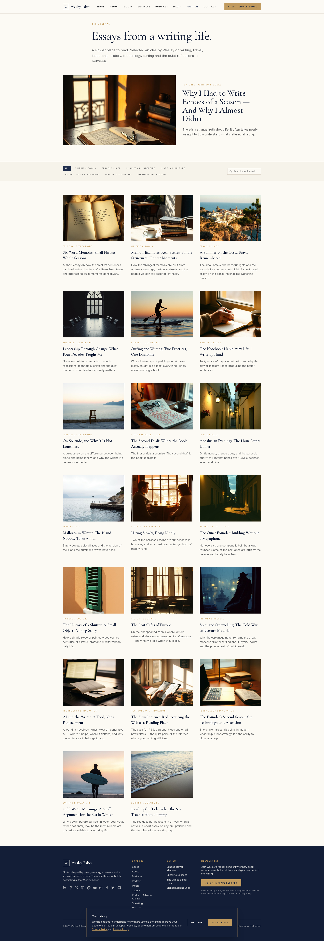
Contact (210, 6)
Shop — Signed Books (242, 7)
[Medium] (95, 887)
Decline (197, 922)
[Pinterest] (88, 887)
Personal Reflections (152, 174)
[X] (76, 887)
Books (128, 6)
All (67, 168)
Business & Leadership (140, 168)
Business (144, 6)
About (114, 6)
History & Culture (173, 168)
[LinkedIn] (64, 887)
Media (177, 6)
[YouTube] (101, 887)
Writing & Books (85, 168)
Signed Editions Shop (179, 887)
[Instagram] (82, 887)
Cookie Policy (99, 929)
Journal (192, 6)
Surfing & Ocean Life (118, 174)
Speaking (137, 903)
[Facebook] (70, 887)
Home (101, 6)
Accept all (220, 922)
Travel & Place (111, 168)
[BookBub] (119, 887)
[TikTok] (107, 887)
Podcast (161, 6)
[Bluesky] (113, 887)
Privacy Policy (121, 929)
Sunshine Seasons (177, 874)
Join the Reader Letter (221, 883)
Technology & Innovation (82, 174)
